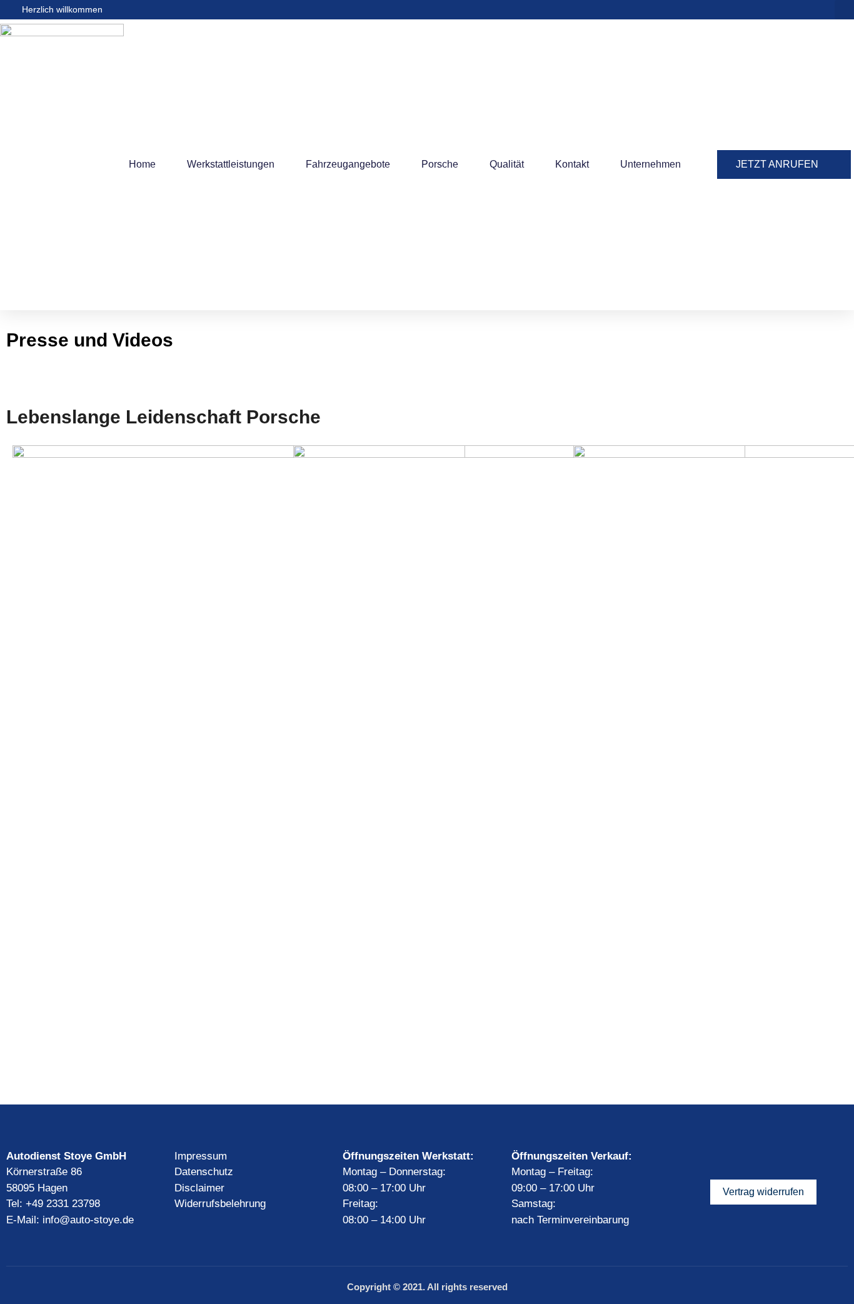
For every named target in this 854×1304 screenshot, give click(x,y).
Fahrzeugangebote (348, 164)
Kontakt (572, 164)
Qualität (507, 164)
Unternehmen (650, 164)
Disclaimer (199, 1188)
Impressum (200, 1156)
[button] (844, 9)
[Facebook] (719, 1157)
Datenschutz (203, 1172)
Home (142, 164)
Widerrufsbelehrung (220, 1204)
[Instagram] (741, 1157)
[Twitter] (785, 1157)
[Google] (807, 1157)
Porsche (439, 164)
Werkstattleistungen (230, 164)
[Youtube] (763, 1157)
